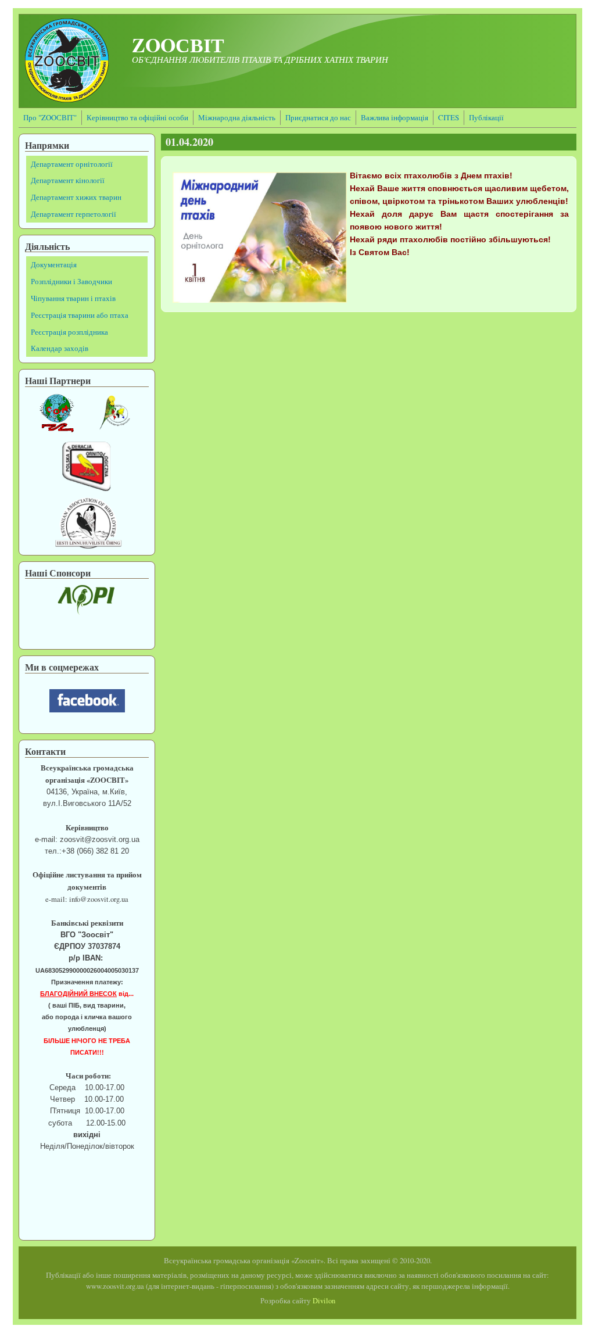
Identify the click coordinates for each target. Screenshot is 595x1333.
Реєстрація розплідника (69, 332)
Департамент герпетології (73, 214)
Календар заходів (59, 348)
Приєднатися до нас (318, 117)
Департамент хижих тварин (76, 197)
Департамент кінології (68, 180)
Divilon (324, 1301)
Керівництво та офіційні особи (137, 117)
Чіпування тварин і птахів (73, 298)
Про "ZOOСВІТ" (50, 117)
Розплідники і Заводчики (71, 281)
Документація (54, 264)
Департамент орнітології (72, 164)
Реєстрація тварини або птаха (79, 315)
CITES (448, 117)
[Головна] (67, 99)
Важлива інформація (394, 117)
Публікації (486, 117)
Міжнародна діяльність (236, 117)
